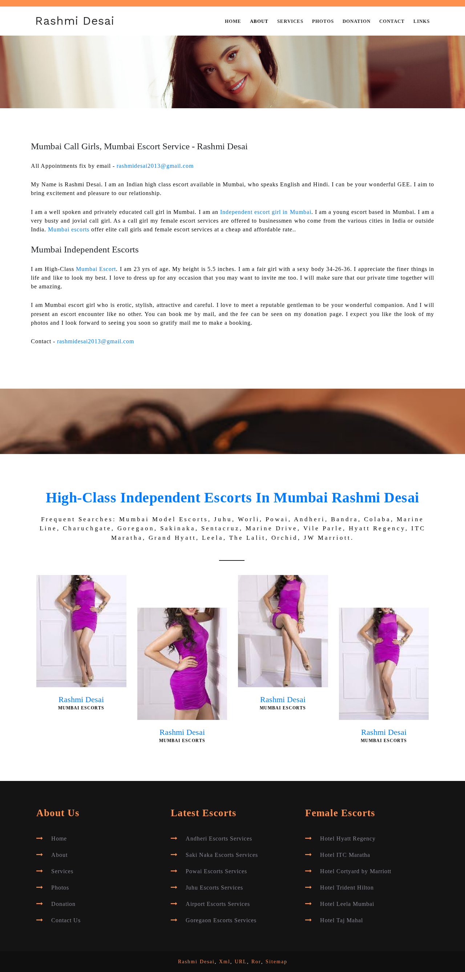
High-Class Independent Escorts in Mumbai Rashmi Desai (232, 497)
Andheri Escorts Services (219, 838)
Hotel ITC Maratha (345, 855)
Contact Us (66, 920)
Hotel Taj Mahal (341, 920)
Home (233, 21)
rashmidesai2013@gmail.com (155, 166)
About (259, 21)
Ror (256, 961)
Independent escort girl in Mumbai (265, 212)
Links (421, 21)
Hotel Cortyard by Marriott (355, 871)
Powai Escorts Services (216, 871)
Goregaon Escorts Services (221, 920)
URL (241, 961)
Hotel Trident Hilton (347, 887)
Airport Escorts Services (218, 904)
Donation (357, 21)
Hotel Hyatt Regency (348, 838)
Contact (392, 21)
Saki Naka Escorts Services (222, 855)
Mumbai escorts (68, 229)
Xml (224, 961)
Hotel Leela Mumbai (347, 904)
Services (290, 21)
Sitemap (276, 961)
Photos (323, 21)
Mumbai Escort (96, 269)
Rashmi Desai (74, 21)
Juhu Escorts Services (214, 887)
